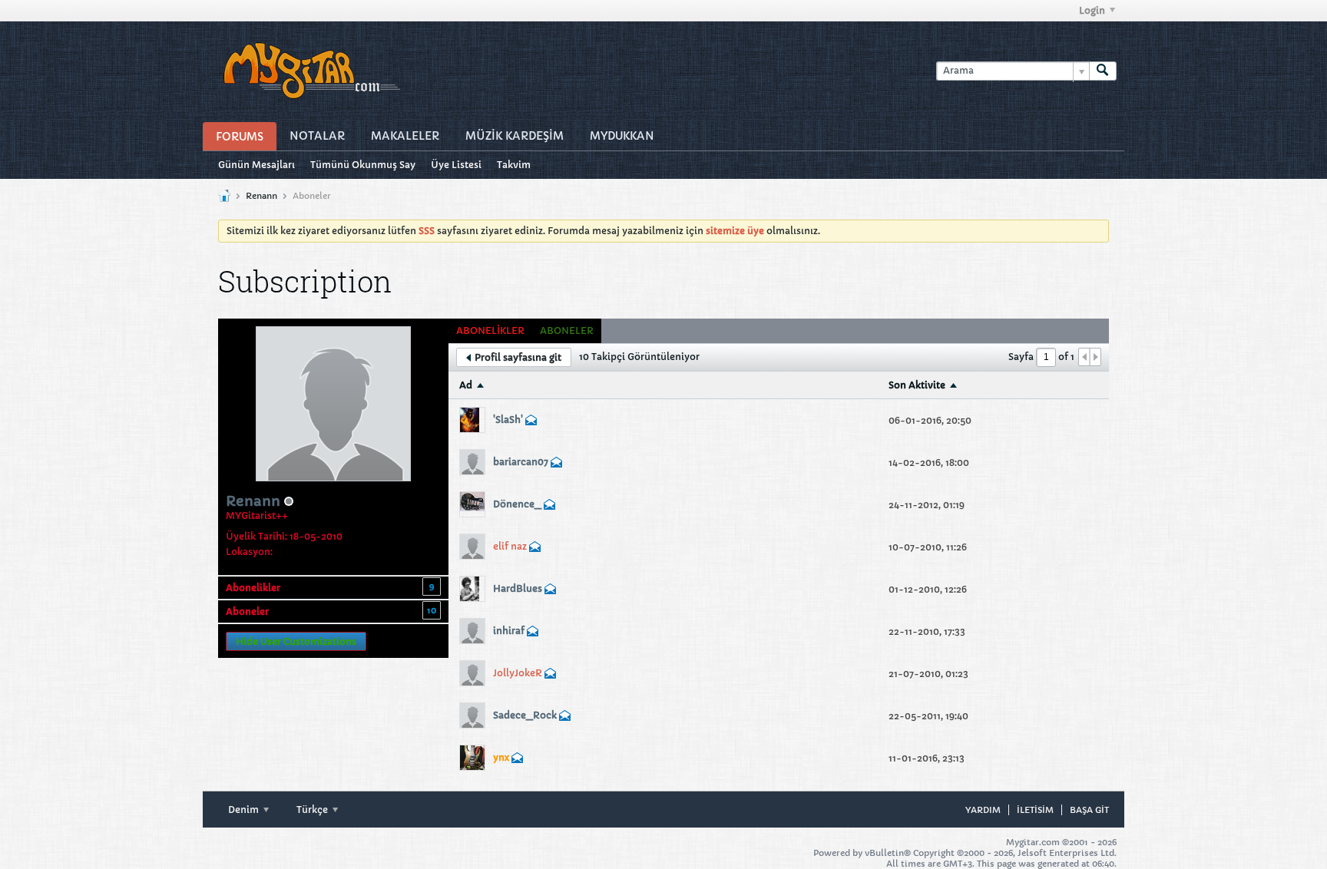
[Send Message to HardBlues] (550, 590)
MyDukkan (622, 136)
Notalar (317, 136)
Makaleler (405, 136)
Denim (244, 809)
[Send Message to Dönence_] (550, 506)
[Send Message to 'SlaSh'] (531, 422)
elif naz (510, 546)
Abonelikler (253, 587)
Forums (239, 137)
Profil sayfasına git (518, 357)
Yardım (983, 810)
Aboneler (247, 611)
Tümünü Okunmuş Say (362, 164)
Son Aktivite (917, 385)
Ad (465, 385)
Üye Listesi (456, 164)
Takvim (514, 164)
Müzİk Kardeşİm (514, 136)
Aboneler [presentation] (567, 330)
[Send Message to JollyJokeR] (550, 675)
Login (1092, 10)
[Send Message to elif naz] (535, 548)
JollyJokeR (517, 673)
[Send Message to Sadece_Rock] (565, 717)
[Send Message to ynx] (517, 759)
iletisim (1035, 810)
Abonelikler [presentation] (490, 330)
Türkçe (313, 809)
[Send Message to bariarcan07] (557, 464)
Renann (261, 195)
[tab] (490, 331)
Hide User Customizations (296, 641)
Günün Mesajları (256, 164)
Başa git (1089, 810)
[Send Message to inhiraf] (533, 633)
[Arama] (1103, 71)
